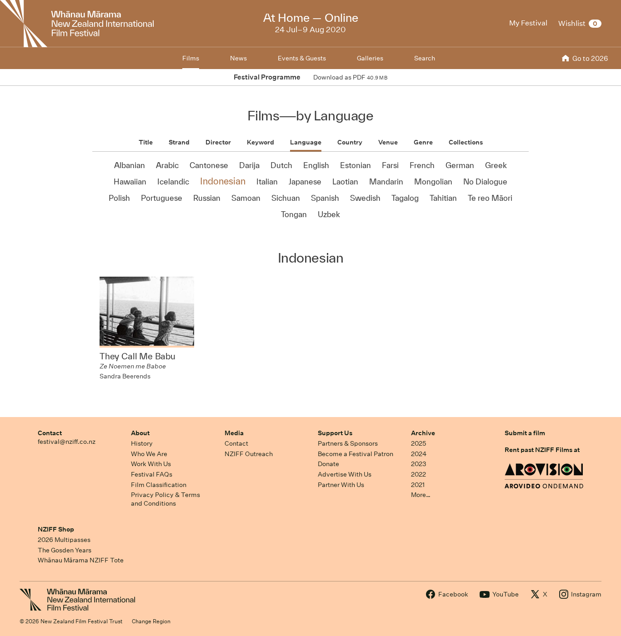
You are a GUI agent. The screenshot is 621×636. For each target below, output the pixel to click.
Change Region (151, 621)
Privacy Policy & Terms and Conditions (165, 499)
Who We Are (149, 454)
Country (349, 142)
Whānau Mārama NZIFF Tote (81, 560)
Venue (388, 142)
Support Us (335, 433)
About (140, 433)
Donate (328, 464)
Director (218, 142)
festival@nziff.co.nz (66, 441)
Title (146, 142)
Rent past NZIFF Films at (542, 450)
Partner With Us (341, 485)
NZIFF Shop (56, 529)
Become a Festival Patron (355, 454)
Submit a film (525, 433)
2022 (418, 474)
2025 (418, 443)
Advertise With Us (344, 474)
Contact (50, 433)
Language (305, 142)
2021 (418, 485)
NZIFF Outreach (249, 454)
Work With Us (151, 464)
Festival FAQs (151, 474)
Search (424, 58)
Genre (423, 142)
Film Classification (158, 485)
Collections (466, 142)
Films (190, 58)
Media (234, 433)
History (142, 443)
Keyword (260, 142)
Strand (179, 142)
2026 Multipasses (64, 540)
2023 (418, 464)
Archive (423, 433)
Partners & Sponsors (348, 443)
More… (421, 495)
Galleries (370, 58)
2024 (418, 454)
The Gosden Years (64, 550)
